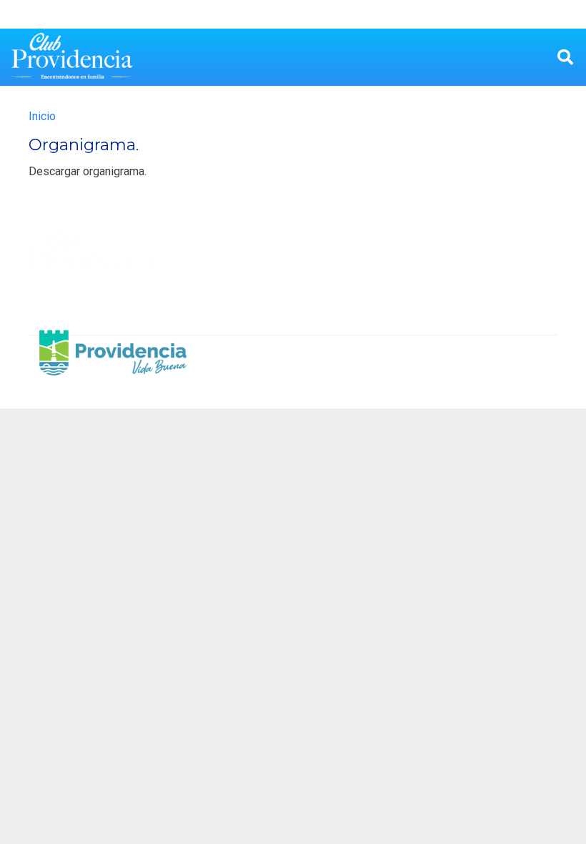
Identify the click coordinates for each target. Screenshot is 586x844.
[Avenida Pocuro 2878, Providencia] (447, 272)
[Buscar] (565, 57)
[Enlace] (72, 57)
